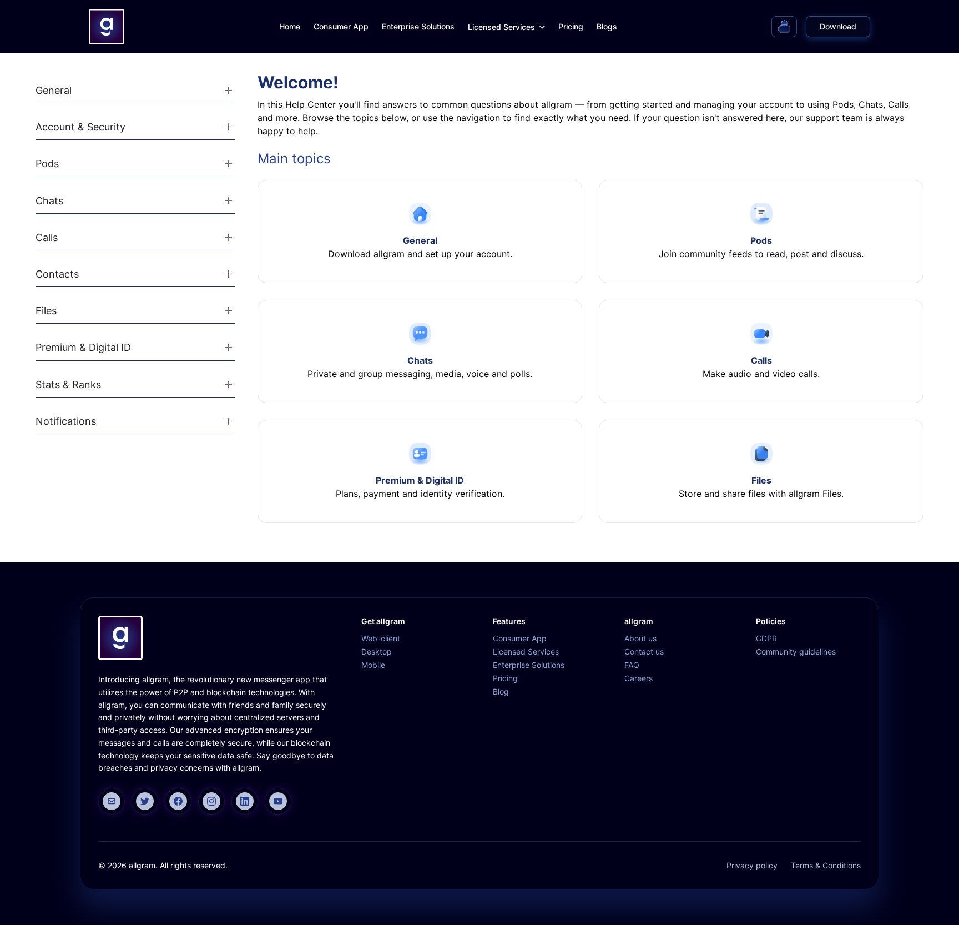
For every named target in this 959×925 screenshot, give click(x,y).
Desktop (376, 651)
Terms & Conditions (826, 865)
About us (640, 638)
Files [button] (46, 310)
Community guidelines (796, 651)
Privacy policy (752, 865)
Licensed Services (501, 27)
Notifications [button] (66, 421)
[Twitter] (145, 801)
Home (289, 26)
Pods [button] (47, 163)
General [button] (54, 90)
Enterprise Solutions (418, 26)
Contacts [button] (57, 274)
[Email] (111, 801)
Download (838, 26)
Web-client (380, 638)
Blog (501, 691)
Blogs (607, 26)
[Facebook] (178, 801)
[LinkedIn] (244, 801)
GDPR (766, 638)
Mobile (373, 665)
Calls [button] (47, 237)
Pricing (570, 26)
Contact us (644, 651)
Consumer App (341, 26)
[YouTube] (278, 801)
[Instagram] (211, 801)
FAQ (631, 665)
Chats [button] (49, 201)
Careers (638, 678)
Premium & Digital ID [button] (83, 347)
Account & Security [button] (80, 127)
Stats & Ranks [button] (68, 384)
